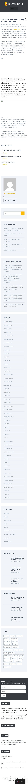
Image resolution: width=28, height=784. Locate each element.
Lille (5, 652)
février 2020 (8, 329)
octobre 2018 (8, 381)
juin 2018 (6, 388)
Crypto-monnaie (9, 531)
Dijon (15, 644)
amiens (6, 636)
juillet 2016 (7, 455)
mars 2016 (7, 469)
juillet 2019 (7, 350)
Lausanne (15, 647)
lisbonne (11, 652)
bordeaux (7, 641)
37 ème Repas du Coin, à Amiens (11, 150)
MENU (15, 9)
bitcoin (6, 638)
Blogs (8, 26)
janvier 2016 (7, 473)
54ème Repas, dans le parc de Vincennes (12, 280)
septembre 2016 (8, 452)
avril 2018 (7, 392)
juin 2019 (6, 353)
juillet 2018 (7, 385)
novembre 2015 (8, 480)
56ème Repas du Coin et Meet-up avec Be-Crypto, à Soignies (17, 558)
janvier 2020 (8, 332)
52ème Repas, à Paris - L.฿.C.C (12, 304)
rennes (14, 658)
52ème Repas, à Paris (10, 250)
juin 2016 (6, 459)
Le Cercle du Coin (9, 534)
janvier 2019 (7, 371)
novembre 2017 (8, 409)
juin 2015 (6, 490)
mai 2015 (6, 494)
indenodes (7, 647)
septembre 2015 (8, 487)
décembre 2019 (8, 336)
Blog (14, 780)
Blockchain (7, 520)
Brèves (6, 527)
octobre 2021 (8, 325)
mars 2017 (7, 434)
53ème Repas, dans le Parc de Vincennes (13, 289)
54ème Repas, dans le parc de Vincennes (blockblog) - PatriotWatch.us (13, 276)
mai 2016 (6, 462)
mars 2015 (7, 497)
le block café (8, 650)
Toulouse (13, 664)
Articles (6, 513)
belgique (19, 636)
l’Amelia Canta (16, 29)
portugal (7, 658)
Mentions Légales (21, 778)
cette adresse (17, 742)
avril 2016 (7, 466)
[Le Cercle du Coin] (14, 3)
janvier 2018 (7, 402)
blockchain (14, 638)
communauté (8, 644)
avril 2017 (7, 431)
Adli (24, 777)
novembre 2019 (8, 339)
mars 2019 (7, 364)
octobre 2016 (8, 448)
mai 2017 (6, 427)
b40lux (13, 636)
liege (21, 650)
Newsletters (6, 778)
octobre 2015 (8, 483)
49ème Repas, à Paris (8, 162)
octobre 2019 (8, 343)
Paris (21, 655)
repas (20, 658)
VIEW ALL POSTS (10, 200)
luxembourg (7, 655)
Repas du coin (13, 26)
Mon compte (13, 778)
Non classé (7, 538)
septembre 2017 (8, 417)
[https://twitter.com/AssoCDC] (22, 768)
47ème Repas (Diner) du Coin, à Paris (17, 598)
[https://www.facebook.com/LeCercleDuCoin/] (20, 768)
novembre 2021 (8, 322)
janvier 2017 (7, 438)
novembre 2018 (8, 378)
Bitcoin (4, 26)
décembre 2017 (8, 406)
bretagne (15, 641)
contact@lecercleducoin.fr (10, 768)
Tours (19, 664)
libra (15, 650)
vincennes (7, 667)
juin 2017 (6, 424)
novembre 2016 (8, 445)
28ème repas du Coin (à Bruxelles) (17, 608)
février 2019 (7, 367)
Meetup (16, 655)
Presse (10, 780)
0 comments (23, 26)
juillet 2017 (7, 420)
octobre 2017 (8, 413)
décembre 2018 (8, 374)
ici (24, 717)
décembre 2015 (8, 476)
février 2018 (7, 399)
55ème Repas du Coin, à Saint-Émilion (16, 569)
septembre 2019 (8, 346)
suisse (6, 664)
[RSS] (4, 197)
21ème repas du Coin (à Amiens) (11, 156)
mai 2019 (6, 357)
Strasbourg (17, 661)
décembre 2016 (8, 441)
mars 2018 (7, 395)
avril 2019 (7, 360)
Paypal (14, 744)
